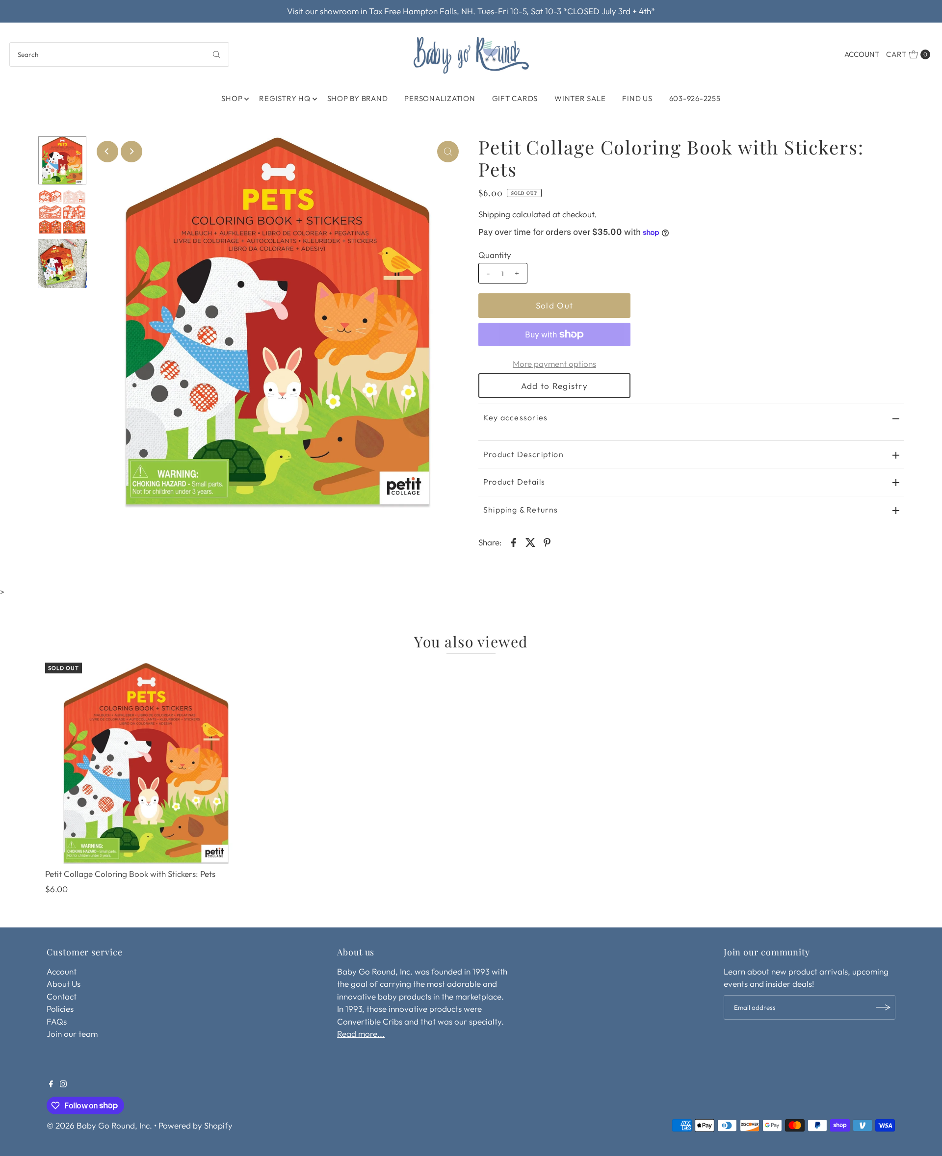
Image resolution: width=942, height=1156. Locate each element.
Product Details (514, 482)
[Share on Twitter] (530, 541)
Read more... (361, 1033)
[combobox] (119, 54)
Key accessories (515, 417)
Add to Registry (554, 386)
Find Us (637, 98)
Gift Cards (515, 98)
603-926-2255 (695, 98)
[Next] (131, 151)
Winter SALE (579, 98)
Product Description (523, 454)
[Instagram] (63, 1084)
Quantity (494, 255)
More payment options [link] (554, 364)
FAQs (57, 1021)
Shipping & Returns (520, 509)
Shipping (494, 214)
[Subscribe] (883, 1007)
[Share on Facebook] (513, 541)
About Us (63, 983)
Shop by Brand (357, 98)
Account (861, 54)
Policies (60, 1008)
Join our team (72, 1033)
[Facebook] (51, 1084)
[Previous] (107, 151)
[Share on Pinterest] (547, 541)
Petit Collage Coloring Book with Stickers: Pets (130, 874)
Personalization (439, 98)
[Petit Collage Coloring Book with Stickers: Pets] (146, 764)
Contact (62, 996)
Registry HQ (284, 98)
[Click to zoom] (448, 151)
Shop (231, 98)
